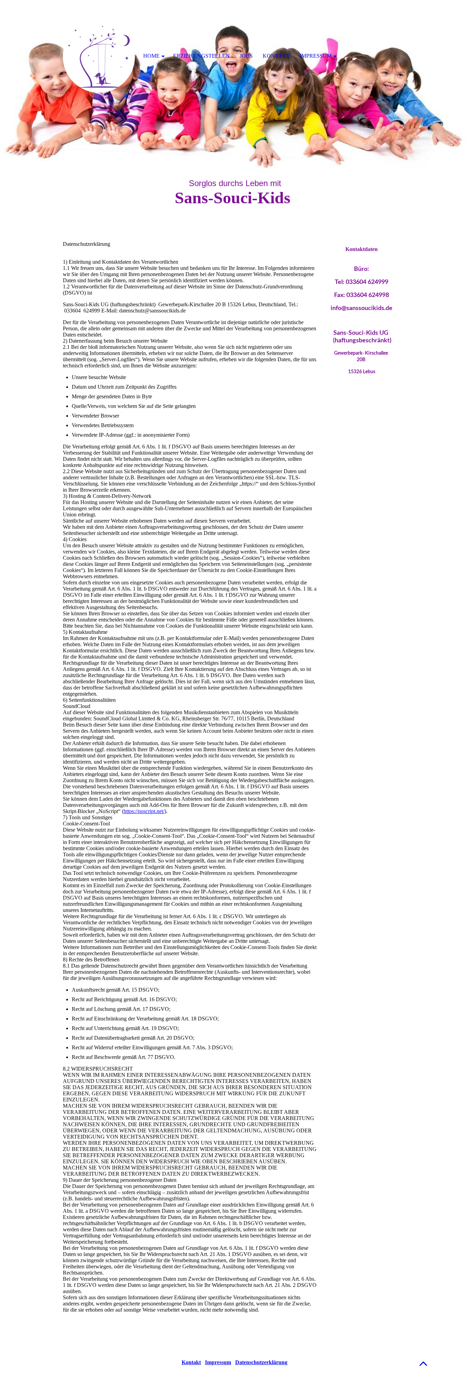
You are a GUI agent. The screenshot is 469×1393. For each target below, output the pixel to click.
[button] (423, 1363)
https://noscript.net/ (144, 811)
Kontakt (191, 1362)
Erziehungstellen (201, 56)
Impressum (218, 1362)
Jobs (246, 56)
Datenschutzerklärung (261, 1362)
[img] (234, 86)
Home (151, 56)
